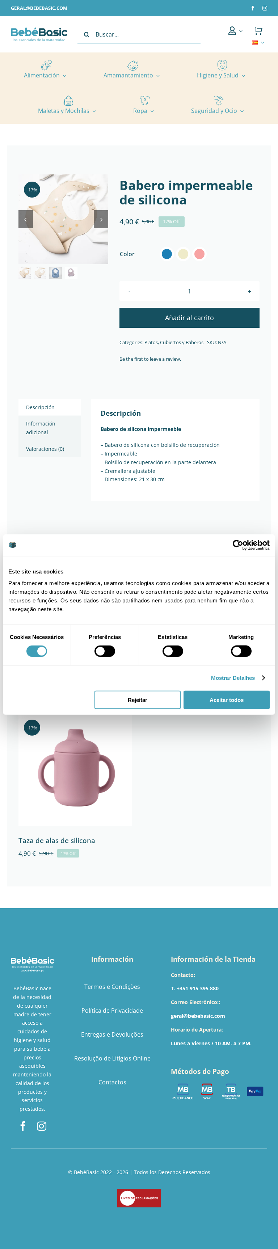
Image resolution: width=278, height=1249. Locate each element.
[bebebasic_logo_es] (39, 29)
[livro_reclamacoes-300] (139, 1191)
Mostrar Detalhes (233, 678)
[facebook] (252, 8)
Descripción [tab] (40, 407)
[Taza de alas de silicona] (75, 769)
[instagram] (264, 8)
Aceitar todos (227, 700)
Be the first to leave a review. (150, 359)
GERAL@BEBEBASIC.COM (39, 8)
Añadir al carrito (189, 317)
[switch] (104, 651)
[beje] (63, 219)
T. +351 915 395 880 (195, 988)
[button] (167, 254)
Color (127, 254)
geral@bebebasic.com (198, 1015)
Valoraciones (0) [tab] (45, 448)
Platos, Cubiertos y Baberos (173, 342)
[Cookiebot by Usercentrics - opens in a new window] (238, 545)
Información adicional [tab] (40, 428)
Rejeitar (137, 700)
